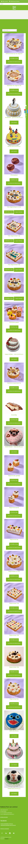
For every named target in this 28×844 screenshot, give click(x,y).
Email (13, 833)
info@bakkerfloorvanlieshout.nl (8, 814)
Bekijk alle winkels (4, 817)
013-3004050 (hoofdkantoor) (7, 812)
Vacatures (3, 821)
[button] (26, 111)
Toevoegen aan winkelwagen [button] (14, 61)
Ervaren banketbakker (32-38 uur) (7, 823)
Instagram (9, 833)
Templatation (7, 838)
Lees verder (14, 122)
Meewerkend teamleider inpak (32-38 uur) (8, 825)
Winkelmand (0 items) (14, 1)
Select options (19, 212)
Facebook (2, 833)
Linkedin (6, 833)
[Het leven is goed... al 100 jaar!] (14, 8)
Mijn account (5, 1)
